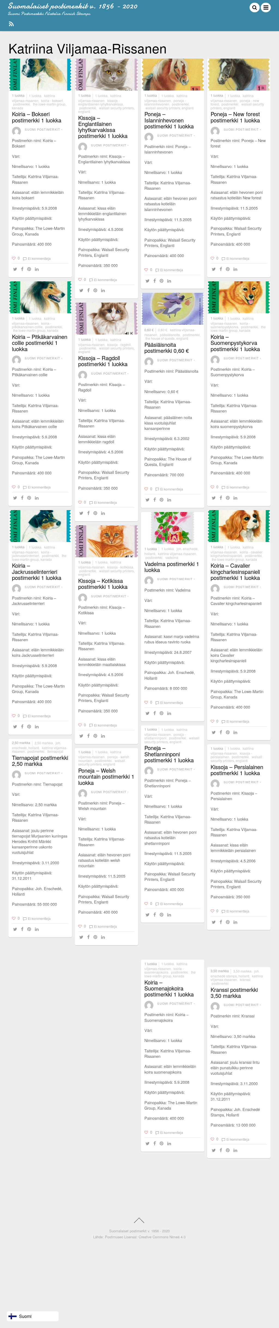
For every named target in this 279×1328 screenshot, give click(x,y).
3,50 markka (220, 971)
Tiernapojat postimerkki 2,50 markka (40, 760)
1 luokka (18, 95)
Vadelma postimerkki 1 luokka (171, 567)
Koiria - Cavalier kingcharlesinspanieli (236, 554)
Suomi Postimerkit (42, 129)
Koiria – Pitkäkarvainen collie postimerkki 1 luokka (39, 343)
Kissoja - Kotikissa (120, 567)
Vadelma (171, 557)
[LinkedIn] (37, 269)
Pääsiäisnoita (170, 334)
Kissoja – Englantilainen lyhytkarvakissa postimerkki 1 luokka (103, 127)
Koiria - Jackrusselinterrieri (31, 554)
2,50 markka (21, 742)
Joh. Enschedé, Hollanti (36, 745)
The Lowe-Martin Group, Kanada (39, 106)
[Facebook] (23, 269)
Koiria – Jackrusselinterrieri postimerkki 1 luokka (36, 571)
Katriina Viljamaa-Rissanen (33, 98)
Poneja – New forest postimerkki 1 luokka (235, 117)
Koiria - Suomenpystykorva (230, 325)
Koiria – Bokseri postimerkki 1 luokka (36, 117)
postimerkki (21, 104)
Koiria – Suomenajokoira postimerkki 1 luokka (169, 988)
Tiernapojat (55, 751)
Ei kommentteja (39, 258)
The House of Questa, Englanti (166, 338)
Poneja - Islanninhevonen (165, 102)
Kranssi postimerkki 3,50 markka (234, 992)
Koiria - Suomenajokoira (164, 970)
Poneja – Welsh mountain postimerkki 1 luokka (106, 776)
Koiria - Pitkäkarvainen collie (31, 325)
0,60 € (149, 329)
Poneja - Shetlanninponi (165, 736)
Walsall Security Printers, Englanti (106, 110)
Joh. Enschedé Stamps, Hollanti (235, 973)
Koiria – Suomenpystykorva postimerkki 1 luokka (235, 343)
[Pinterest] (30, 269)
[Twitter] (16, 269)
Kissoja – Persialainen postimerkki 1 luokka (237, 770)
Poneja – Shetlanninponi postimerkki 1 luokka (169, 754)
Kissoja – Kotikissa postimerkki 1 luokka (103, 584)
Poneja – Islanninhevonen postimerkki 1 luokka (169, 120)
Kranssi (245, 979)
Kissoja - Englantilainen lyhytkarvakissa (100, 102)
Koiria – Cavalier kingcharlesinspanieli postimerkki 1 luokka (235, 571)
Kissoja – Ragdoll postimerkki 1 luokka (103, 361)
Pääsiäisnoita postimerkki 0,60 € (166, 347)
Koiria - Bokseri (52, 100)
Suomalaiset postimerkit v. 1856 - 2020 (139, 1230)
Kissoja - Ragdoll (119, 344)
